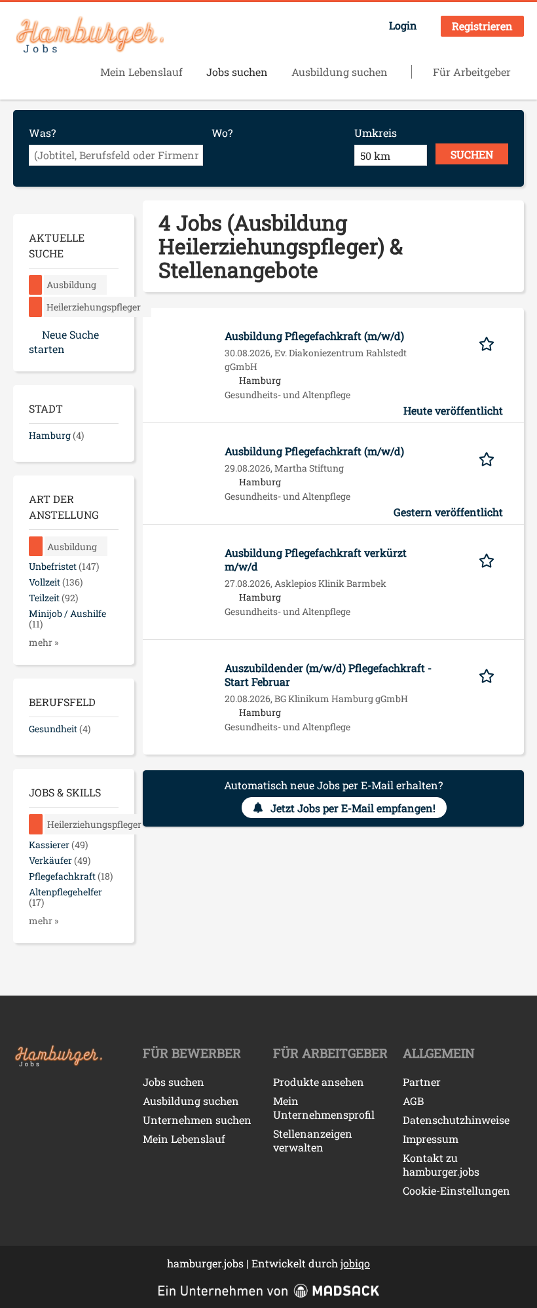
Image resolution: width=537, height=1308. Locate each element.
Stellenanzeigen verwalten (312, 1140)
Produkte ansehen (318, 1082)
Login (403, 25)
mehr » (43, 642)
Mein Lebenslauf (141, 72)
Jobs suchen (237, 72)
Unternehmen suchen (197, 1120)
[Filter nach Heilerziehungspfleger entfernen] (36, 824)
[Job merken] (491, 342)
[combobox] (116, 155)
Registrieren (482, 26)
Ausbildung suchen (339, 72)
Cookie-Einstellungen (456, 1190)
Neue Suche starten (64, 341)
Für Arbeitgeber (472, 72)
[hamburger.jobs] (88, 35)
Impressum (430, 1139)
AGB (413, 1101)
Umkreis (375, 133)
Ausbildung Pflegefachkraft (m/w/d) (314, 336)
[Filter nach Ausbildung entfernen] (36, 546)
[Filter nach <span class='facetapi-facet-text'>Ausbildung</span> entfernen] (36, 285)
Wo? (222, 133)
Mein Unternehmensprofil (324, 1107)
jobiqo (355, 1263)
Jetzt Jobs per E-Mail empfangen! (352, 808)
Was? (42, 133)
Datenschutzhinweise (456, 1120)
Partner (422, 1082)
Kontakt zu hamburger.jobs (441, 1164)
